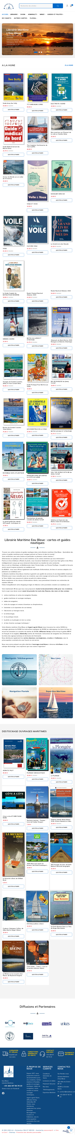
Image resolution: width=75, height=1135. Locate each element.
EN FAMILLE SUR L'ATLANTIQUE (13, 473)
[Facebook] (3, 1093)
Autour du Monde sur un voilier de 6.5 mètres (13, 177)
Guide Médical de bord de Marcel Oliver (11, 147)
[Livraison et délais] (5, 1053)
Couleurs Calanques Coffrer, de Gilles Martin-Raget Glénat (13, 929)
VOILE (5, 248)
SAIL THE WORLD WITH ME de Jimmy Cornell (61, 473)
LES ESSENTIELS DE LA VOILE (37, 429)
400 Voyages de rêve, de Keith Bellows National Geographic (61, 865)
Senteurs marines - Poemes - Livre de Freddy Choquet (36, 821)
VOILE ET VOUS (32, 204)
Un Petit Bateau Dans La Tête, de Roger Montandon (61, 927)
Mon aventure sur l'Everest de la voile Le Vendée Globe (61, 133)
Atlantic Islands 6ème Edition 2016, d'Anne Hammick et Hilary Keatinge (61, 821)
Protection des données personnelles (29, 1132)
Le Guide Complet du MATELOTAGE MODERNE (11, 294)
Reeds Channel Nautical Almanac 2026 (35, 294)
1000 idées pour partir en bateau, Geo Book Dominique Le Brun (37, 865)
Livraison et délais (13, 1051)
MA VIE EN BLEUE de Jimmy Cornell (60, 382)
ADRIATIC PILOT (8, 770)
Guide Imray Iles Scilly (10, 103)
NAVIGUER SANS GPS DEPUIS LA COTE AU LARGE (37, 476)
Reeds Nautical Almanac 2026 (61, 291)
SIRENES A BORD (8, 339)
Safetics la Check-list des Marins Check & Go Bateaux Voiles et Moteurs (60, 521)
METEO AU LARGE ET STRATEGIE (34, 339)
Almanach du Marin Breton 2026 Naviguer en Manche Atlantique (61, 341)
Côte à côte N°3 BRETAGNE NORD (12, 817)
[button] (13, 109)
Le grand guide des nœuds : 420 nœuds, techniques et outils (12, 523)
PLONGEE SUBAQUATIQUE (36, 773)
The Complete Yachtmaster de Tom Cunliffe (37, 146)
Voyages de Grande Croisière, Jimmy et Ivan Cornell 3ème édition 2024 (12, 383)
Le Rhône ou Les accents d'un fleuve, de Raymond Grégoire (13, 974)
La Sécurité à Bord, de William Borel (13, 879)
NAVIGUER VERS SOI (58, 194)
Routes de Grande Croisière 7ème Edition (12, 428)
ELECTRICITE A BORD (58, 104)
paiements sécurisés (69, 1053)
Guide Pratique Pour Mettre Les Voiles (37, 385)
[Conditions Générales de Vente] (24, 1053)
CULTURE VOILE (32, 246)
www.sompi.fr (48, 1130)
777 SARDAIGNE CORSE (35, 104)
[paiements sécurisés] (61, 1053)
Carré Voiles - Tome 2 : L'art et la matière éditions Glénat (37, 967)
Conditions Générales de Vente (33, 1053)
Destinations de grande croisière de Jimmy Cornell (35, 519)
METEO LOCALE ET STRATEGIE (61, 431)
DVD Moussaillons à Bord (35, 924)
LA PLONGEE (55, 776)
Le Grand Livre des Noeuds (60, 244)
